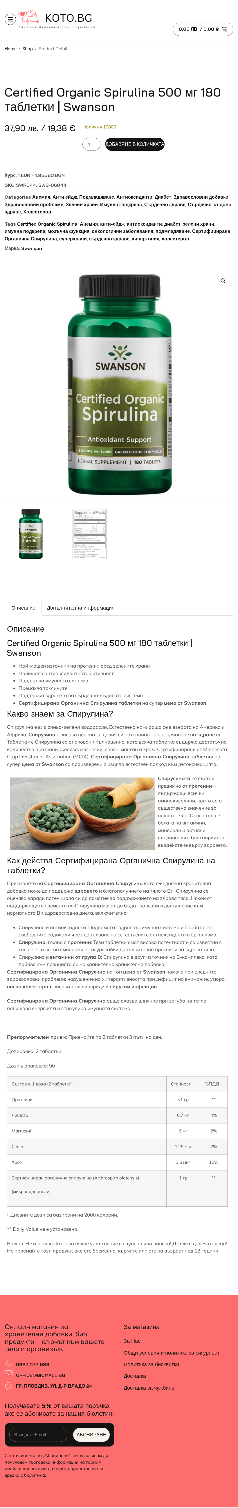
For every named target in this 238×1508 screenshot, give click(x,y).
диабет (172, 224)
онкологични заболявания (122, 231)
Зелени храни (82, 204)
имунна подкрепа (25, 231)
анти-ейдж (112, 224)
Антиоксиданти (134, 197)
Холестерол (37, 212)
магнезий (91, 749)
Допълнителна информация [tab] (81, 607)
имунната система (108, 1008)
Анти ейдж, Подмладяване (83, 197)
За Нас (132, 1340)
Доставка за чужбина (149, 1387)
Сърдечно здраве (164, 204)
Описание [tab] (23, 607)
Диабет (163, 197)
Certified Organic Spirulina (47, 224)
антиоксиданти (144, 224)
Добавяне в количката (134, 144)
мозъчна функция (68, 231)
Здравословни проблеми (34, 204)
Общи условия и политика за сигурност (171, 1352)
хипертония (145, 239)
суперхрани (73, 239)
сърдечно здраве (109, 239)
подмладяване (173, 231)
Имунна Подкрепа (121, 204)
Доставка (135, 1376)
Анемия (41, 197)
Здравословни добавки (201, 197)
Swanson (31, 248)
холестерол (175, 239)
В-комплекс (190, 957)
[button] (223, 281)
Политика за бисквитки (151, 1364)
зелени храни (198, 224)
